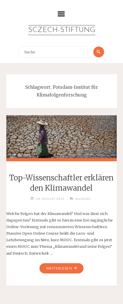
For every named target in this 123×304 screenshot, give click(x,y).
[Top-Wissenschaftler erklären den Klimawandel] (61, 136)
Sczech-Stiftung (61, 30)
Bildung (83, 198)
